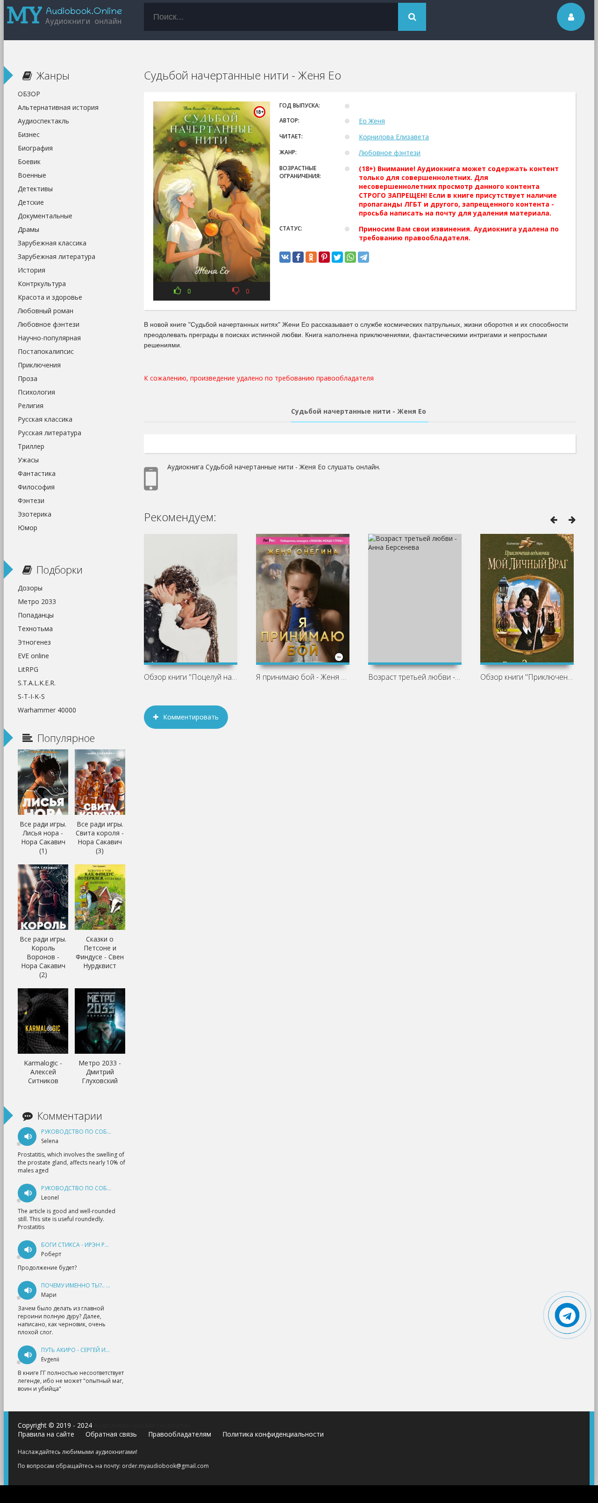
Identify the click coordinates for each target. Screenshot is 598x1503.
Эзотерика (34, 514)
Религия (30, 405)
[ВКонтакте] (285, 257)
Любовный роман (45, 310)
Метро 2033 (37, 601)
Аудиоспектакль (43, 120)
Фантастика (37, 473)
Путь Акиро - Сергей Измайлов (87, 1350)
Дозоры (30, 587)
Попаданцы (36, 615)
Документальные (45, 215)
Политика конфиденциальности (273, 1434)
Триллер (31, 446)
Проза (27, 378)
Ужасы (28, 459)
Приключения (39, 364)
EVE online (33, 655)
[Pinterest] (324, 257)
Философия (36, 486)
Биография (35, 148)
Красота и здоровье (50, 297)
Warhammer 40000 (47, 709)
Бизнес (29, 134)
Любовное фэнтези (389, 152)
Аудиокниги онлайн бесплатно (142, 1425)
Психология (36, 392)
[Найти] (412, 17)
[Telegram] (363, 257)
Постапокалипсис (46, 351)
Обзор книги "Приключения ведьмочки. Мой (527, 677)
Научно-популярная (49, 337)
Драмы (28, 229)
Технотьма (35, 628)
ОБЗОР (29, 93)
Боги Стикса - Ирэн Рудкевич (85, 1245)
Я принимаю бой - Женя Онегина (302, 677)
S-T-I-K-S (31, 696)
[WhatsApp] (350, 257)
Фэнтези (31, 500)
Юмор (27, 527)
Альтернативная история (58, 107)
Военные (32, 175)
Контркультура (42, 283)
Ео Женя (372, 120)
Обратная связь (111, 1434)
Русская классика (45, 419)
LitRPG (28, 669)
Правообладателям (179, 1434)
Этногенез (34, 642)
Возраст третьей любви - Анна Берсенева (415, 677)
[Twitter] (337, 257)
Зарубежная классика (52, 242)
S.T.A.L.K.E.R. (37, 682)
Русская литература (49, 432)
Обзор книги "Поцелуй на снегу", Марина (190, 677)
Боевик (29, 161)
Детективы (35, 188)
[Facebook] (298, 257)
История (31, 270)
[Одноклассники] (311, 257)
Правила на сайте (46, 1434)
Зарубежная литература (56, 256)
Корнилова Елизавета (394, 136)
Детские (31, 202)
